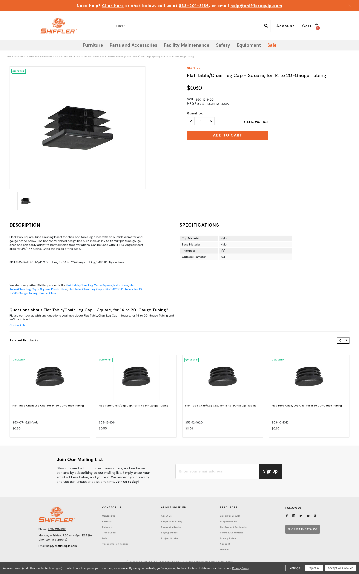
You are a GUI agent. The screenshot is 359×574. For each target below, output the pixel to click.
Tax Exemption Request (116, 543)
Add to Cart (50, 381)
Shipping (107, 527)
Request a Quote (171, 527)
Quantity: (195, 113)
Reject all (314, 568)
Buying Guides (169, 532)
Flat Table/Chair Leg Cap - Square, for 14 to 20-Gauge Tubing (161, 56)
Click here (113, 5)
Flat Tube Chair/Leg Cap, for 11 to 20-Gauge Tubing (307, 405)
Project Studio (169, 538)
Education (20, 56)
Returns (107, 521)
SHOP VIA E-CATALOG (302, 529)
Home (10, 56)
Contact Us (17, 325)
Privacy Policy (228, 538)
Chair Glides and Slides (86, 56)
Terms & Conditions (231, 532)
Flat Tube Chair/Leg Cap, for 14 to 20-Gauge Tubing (48, 405)
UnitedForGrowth (230, 515)
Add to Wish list (255, 122)
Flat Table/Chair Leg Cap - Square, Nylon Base (97, 285)
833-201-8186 (194, 5)
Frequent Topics (224, 561)
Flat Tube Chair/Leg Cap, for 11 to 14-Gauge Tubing (133, 405)
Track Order (109, 532)
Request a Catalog (171, 521)
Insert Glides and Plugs (114, 56)
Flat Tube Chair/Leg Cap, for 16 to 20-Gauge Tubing (221, 405)
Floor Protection (63, 56)
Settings (294, 568)
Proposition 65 (228, 521)
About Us (166, 515)
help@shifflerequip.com (256, 5)
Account (225, 543)
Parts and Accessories (40, 56)
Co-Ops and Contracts (233, 527)
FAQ (104, 538)
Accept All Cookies (340, 568)
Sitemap (224, 549)
